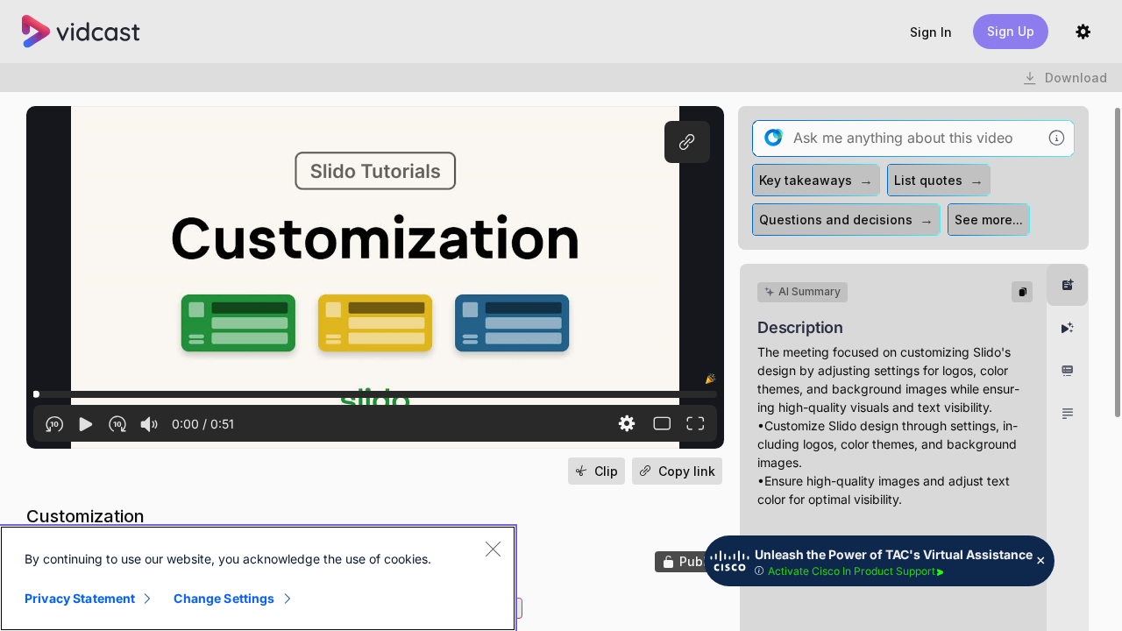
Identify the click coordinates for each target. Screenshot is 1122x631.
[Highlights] (1067, 328)
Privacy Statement (80, 598)
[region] (257, 578)
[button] (931, 32)
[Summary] (1067, 285)
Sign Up (1010, 31)
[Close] (492, 548)
